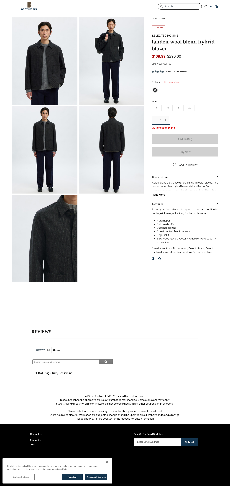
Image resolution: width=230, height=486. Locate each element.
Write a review (180, 71)
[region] (57, 470)
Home (155, 18)
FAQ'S (33, 444)
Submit (189, 442)
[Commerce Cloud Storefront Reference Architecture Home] (29, 6)
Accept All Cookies (96, 477)
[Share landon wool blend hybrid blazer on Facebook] (159, 258)
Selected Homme (165, 36)
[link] (40, 350)
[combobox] (180, 6)
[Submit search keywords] (161, 6)
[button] (211, 6)
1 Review (57, 351)
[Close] (107, 461)
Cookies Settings (21, 477)
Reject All (72, 477)
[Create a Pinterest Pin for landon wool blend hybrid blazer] (153, 258)
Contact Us (35, 440)
